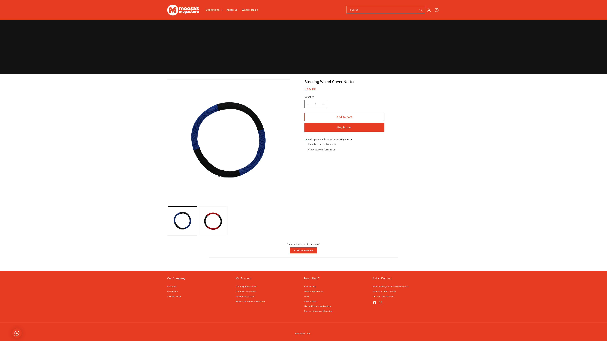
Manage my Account (245, 296)
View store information (322, 149)
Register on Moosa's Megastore (250, 301)
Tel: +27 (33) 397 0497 (383, 296)
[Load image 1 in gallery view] (182, 220)
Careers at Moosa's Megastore (318, 311)
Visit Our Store (174, 296)
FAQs (306, 296)
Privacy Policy (311, 301)
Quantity (309, 97)
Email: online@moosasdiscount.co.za (390, 286)
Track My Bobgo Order (246, 286)
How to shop (310, 286)
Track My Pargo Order (246, 291)
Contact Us (172, 291)
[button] (214, 10)
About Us (171, 286)
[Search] (421, 10)
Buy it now (344, 127)
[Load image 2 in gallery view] (213, 220)
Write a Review (306, 251)
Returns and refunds (313, 291)
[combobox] (385, 9)
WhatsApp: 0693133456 (384, 291)
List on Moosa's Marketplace (317, 306)
